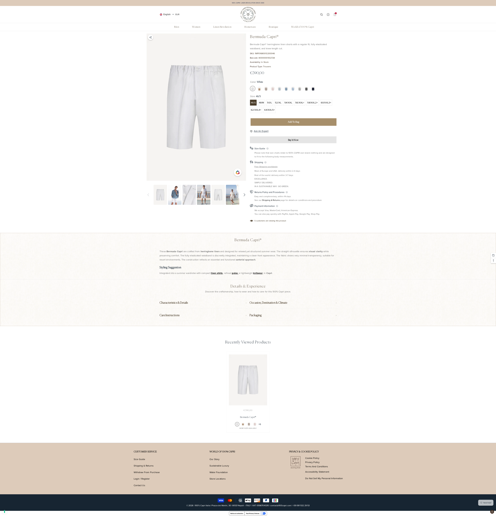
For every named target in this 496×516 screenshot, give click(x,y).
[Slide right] (244, 194)
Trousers (267, 66)
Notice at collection (236, 513)
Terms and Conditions (316, 466)
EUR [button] (177, 14)
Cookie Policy (312, 458)
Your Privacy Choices (252, 513)
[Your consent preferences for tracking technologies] (4, 511)
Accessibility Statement (317, 471)
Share (150, 37)
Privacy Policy (312, 462)
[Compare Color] (238, 172)
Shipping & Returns (271, 200)
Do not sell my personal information (324, 478)
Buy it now (293, 140)
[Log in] (328, 14)
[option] (196, 107)
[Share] (150, 37)
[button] (173, 14)
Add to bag (293, 122)
